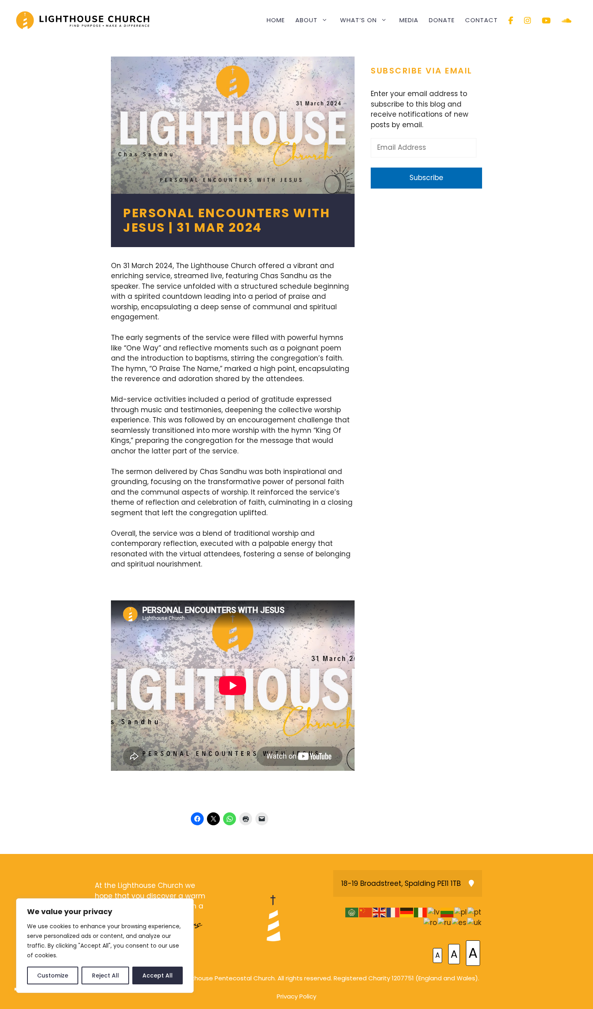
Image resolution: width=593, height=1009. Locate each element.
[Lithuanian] (447, 912)
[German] (407, 912)
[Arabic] (352, 912)
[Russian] (445, 922)
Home (276, 20)
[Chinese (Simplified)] (366, 912)
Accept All (157, 975)
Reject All (105, 975)
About (306, 20)
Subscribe (426, 178)
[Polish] (461, 912)
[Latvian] (434, 912)
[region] (105, 945)
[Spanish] (459, 922)
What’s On (358, 20)
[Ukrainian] (474, 922)
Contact (481, 20)
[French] (393, 912)
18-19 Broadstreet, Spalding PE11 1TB (401, 883)
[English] (379, 912)
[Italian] (421, 912)
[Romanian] (431, 922)
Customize (52, 975)
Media (408, 20)
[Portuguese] (475, 912)
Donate (442, 20)
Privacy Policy (296, 996)
